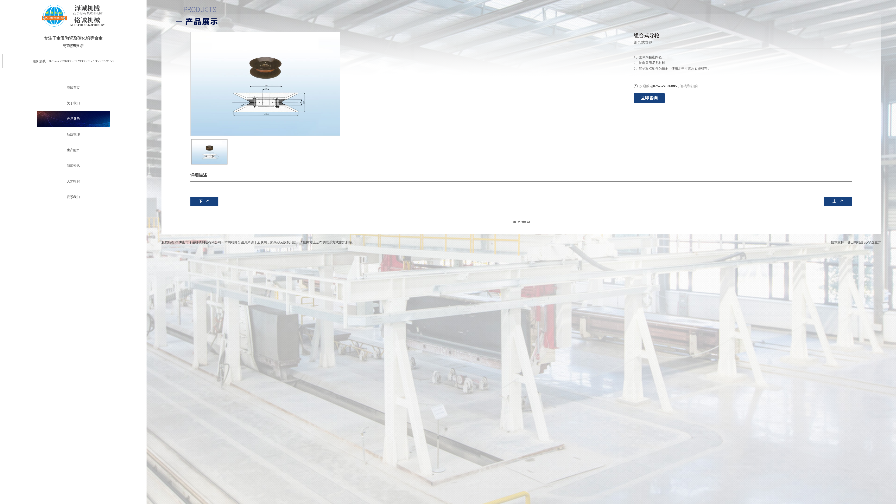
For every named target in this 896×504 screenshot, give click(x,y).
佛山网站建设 (857, 242)
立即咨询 (649, 98)
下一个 (204, 201)
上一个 (838, 201)
